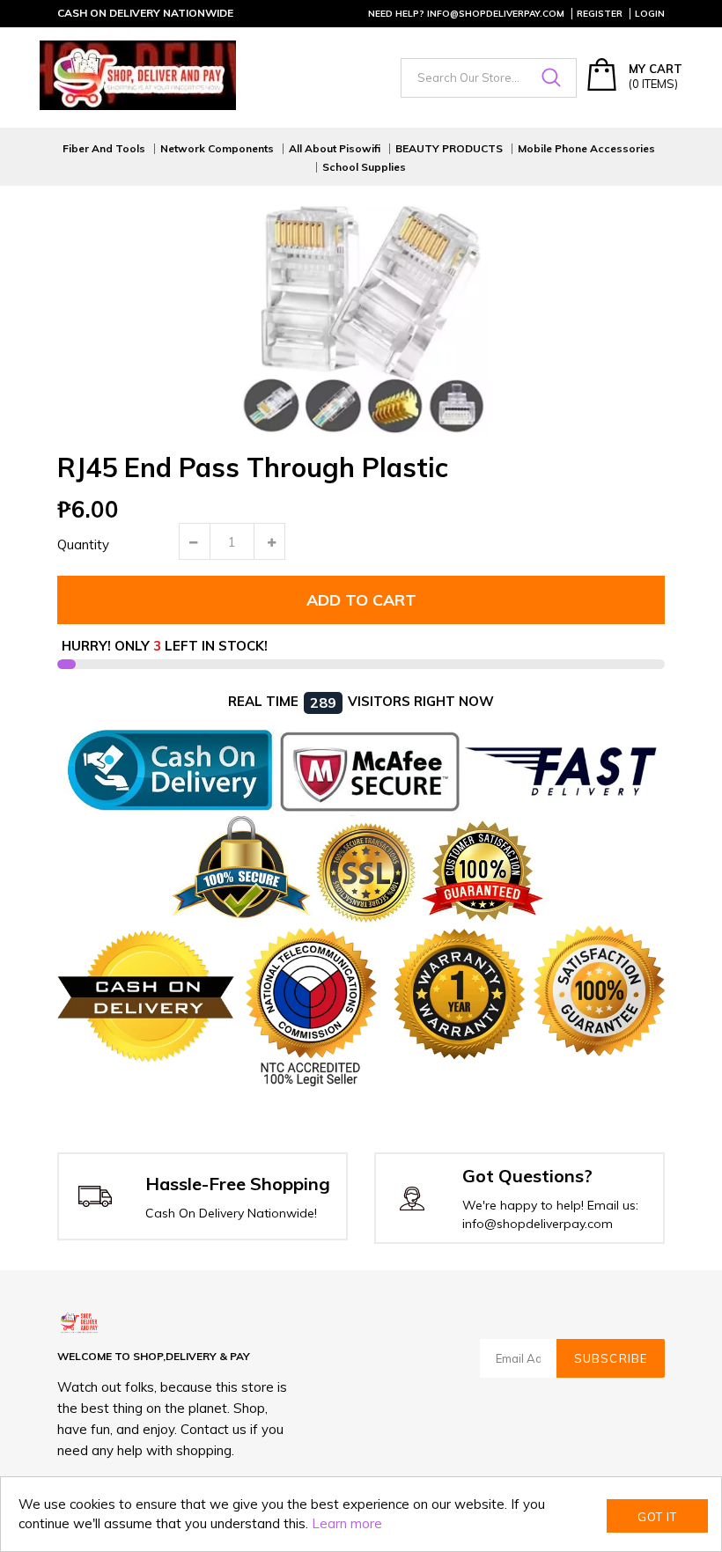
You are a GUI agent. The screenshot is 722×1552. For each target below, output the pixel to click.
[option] (361, 322)
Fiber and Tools (104, 148)
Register (600, 13)
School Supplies (364, 167)
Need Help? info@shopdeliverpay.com (466, 13)
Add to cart (361, 600)
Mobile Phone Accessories (586, 148)
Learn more (347, 1523)
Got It (657, 1517)
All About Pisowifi (334, 148)
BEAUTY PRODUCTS (449, 148)
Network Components (217, 148)
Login (650, 13)
